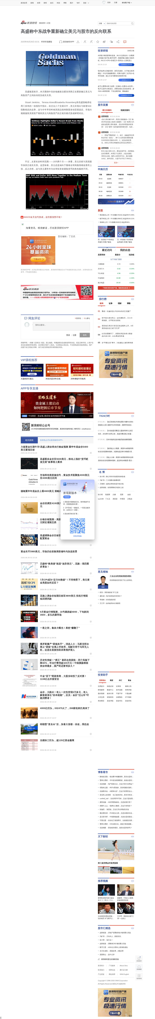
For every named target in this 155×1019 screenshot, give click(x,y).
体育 (38, 3)
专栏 (78, 3)
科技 (58, 3)
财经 (45, 3)
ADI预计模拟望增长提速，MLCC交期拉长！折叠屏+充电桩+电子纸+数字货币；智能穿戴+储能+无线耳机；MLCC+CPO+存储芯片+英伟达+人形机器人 (116, 58)
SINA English (124, 974)
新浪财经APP (68, 42)
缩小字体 (85, 42)
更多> (116, 163)
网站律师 (112, 974)
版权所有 (122, 984)
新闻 (32, 3)
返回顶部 (139, 985)
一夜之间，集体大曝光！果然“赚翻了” (60, 628)
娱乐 (51, 3)
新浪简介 (101, 965)
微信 (110, 42)
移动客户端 (126, 3)
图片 (71, 3)
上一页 (22, 403)
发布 (85, 335)
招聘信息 (112, 970)
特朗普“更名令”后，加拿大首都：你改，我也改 (64, 724)
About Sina (124, 965)
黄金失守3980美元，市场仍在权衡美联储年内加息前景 (49, 551)
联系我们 (101, 970)
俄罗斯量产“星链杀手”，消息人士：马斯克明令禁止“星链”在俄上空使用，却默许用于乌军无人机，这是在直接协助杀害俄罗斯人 (64, 647)
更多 (84, 3)
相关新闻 (29, 440)
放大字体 (91, 42)
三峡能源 (101, 264)
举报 (78, 42)
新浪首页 (24, 3)
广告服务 (112, 965)
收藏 (98, 42)
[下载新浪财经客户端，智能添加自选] (116, 288)
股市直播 (103, 104)
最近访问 (107, 250)
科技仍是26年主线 (53, 379)
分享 (117, 42)
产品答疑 (101, 974)
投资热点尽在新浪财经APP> (51, 440)
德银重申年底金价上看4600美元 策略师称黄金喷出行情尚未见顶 (54, 491)
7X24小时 (104, 415)
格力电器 (101, 283)
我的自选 (125, 250)
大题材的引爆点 (27, 379)
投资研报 (103, 50)
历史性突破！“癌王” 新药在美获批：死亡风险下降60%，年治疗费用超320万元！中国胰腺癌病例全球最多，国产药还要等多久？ (65, 663)
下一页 (91, 403)
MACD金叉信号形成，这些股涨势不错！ (43, 217)
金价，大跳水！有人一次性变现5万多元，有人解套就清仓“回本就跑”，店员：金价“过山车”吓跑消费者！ (64, 695)
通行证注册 (124, 970)
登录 (68, 335)
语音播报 (139, 968)
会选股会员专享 (126, 80)
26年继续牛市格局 (78, 379)
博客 (65, 3)
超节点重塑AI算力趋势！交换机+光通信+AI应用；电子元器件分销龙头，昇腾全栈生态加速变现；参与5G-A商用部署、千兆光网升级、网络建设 (116, 88)
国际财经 (42, 23)
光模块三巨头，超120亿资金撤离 (57, 740)
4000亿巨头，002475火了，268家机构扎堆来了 (65, 708)
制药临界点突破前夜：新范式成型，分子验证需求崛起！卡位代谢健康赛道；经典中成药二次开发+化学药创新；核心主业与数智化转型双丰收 (116, 73)
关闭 (91, 484)
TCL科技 (101, 273)
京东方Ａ (101, 269)
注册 (115, 2)
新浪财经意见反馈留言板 (110, 959)
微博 (104, 42)
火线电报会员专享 (126, 64)
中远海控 (101, 278)
